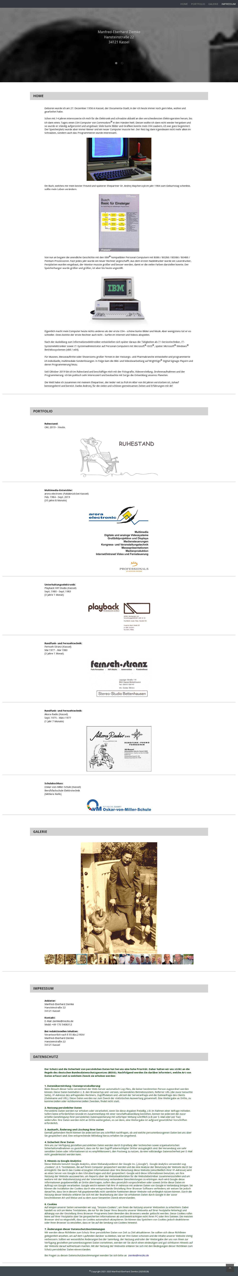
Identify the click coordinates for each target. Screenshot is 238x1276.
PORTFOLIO (198, 3)
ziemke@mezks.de (138, 1255)
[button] (190, 845)
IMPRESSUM (228, 3)
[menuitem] (184, 4)
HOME (184, 3)
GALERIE (213, 3)
